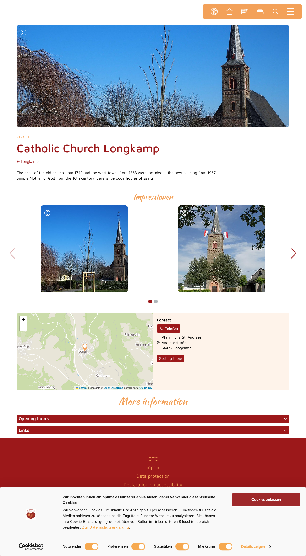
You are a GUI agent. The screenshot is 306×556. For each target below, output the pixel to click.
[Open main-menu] (291, 11)
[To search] (275, 11)
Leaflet (82, 388)
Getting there (170, 358)
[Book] (260, 11)
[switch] (138, 546)
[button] (23, 33)
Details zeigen (253, 547)
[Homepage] (229, 11)
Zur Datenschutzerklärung (105, 527)
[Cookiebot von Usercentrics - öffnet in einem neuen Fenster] (31, 546)
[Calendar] (245, 11)
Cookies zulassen (266, 500)
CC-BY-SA (145, 388)
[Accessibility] (214, 11)
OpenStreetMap (113, 388)
